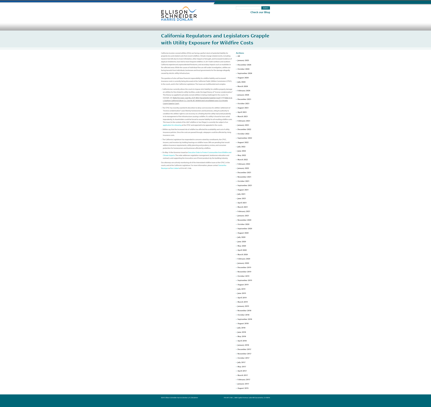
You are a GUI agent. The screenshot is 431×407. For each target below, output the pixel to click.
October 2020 (243, 224)
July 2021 (241, 194)
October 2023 (243, 103)
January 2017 (243, 383)
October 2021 (243, 181)
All (238, 56)
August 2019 (242, 284)
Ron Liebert (174, 168)
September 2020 (244, 228)
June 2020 (241, 241)
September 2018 (244, 319)
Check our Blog (260, 12)
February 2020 (243, 258)
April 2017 (242, 370)
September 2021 (244, 185)
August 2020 (242, 232)
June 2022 (241, 150)
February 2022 (243, 163)
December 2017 (244, 349)
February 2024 (243, 90)
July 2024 (241, 81)
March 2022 (242, 159)
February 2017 (243, 379)
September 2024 (244, 73)
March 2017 (242, 375)
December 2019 (244, 267)
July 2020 (241, 237)
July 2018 (241, 327)
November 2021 (244, 176)
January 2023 (243, 125)
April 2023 (242, 112)
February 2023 (243, 120)
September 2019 (244, 280)
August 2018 (242, 323)
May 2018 (241, 336)
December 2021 (244, 172)
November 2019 (244, 271)
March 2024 (242, 86)
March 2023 (242, 116)
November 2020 (244, 219)
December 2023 (244, 99)
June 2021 (241, 198)
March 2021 (242, 206)
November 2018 (244, 310)
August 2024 (242, 77)
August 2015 (242, 388)
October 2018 (243, 314)
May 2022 (241, 155)
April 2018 (242, 340)
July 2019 (241, 288)
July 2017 (241, 362)
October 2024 (243, 69)
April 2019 (242, 297)
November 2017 (244, 353)
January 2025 (243, 60)
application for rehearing (172, 125)
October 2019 (243, 276)
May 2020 (241, 245)
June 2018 (241, 332)
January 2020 (243, 263)
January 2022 (243, 168)
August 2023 (242, 107)
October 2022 (243, 133)
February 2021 (243, 211)
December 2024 (244, 64)
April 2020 (242, 250)
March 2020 (242, 254)
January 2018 (243, 345)
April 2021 (242, 202)
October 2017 (243, 357)
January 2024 (243, 94)
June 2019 (241, 293)
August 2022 (242, 142)
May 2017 (241, 366)
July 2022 (241, 146)
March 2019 (242, 301)
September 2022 (244, 137)
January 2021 (243, 215)
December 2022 (244, 129)
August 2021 (242, 189)
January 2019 (243, 306)
